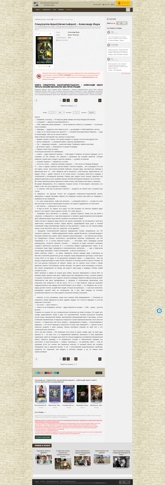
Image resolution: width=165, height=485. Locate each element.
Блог (54, 9)
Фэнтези (76, 35)
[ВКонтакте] (39, 373)
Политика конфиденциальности (68, 481)
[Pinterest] (48, 373)
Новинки (61, 9)
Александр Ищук (73, 32)
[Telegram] (43, 373)
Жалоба (99, 372)
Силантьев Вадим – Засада (116, 40)
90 (76, 100)
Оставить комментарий (43, 437)
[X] (46, 373)
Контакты (107, 4)
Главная (37, 481)
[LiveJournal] (58, 373)
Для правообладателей (52, 481)
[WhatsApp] (53, 373)
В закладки (98, 4)
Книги (70, 35)
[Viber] (51, 373)
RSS (113, 4)
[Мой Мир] (55, 373)
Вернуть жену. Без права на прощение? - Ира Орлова (119, 54)
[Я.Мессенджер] (36, 373)
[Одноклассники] (41, 373)
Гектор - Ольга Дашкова (115, 70)
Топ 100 (69, 9)
